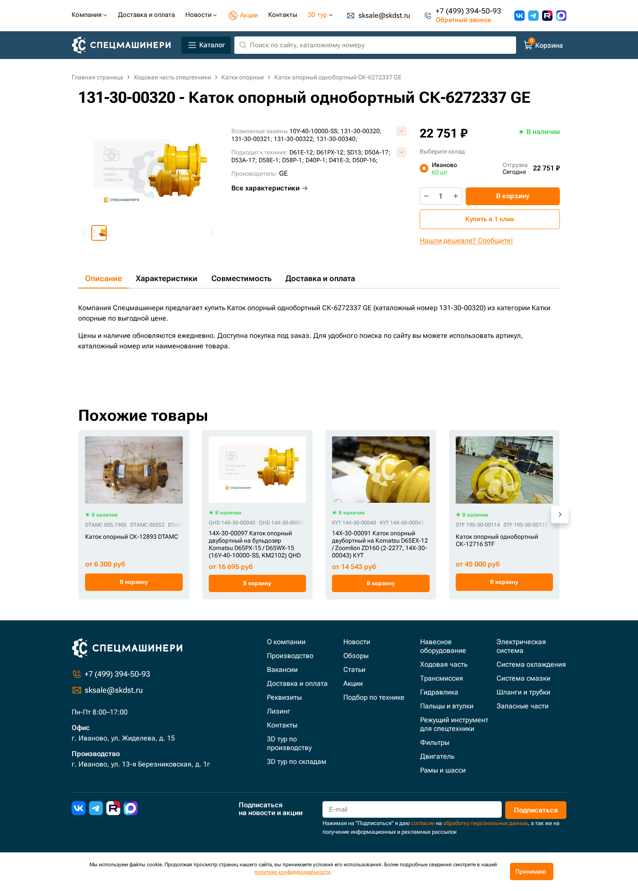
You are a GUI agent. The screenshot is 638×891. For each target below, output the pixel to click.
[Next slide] (211, 233)
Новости (356, 642)
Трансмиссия (441, 678)
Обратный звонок (463, 20)
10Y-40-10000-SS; (314, 131)
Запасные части (523, 706)
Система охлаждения (531, 664)
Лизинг (278, 711)
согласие (422, 823)
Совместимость (241, 278)
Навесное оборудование (443, 646)
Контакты (282, 725)
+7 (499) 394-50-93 (468, 11)
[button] (99, 233)
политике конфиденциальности (292, 872)
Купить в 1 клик (489, 219)
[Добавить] (456, 196)
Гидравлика (439, 692)
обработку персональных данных (485, 823)
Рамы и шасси (443, 770)
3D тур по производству (289, 743)
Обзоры (355, 656)
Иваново (444, 168)
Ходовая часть (443, 664)
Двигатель (437, 756)
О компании (286, 642)
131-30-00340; (336, 139)
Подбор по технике (374, 697)
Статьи (354, 669)
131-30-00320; (361, 131)
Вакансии (282, 669)
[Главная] (125, 45)
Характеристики (166, 278)
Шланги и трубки (523, 692)
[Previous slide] (84, 233)
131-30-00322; (294, 139)
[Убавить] (426, 196)
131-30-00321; (251, 139)
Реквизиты (284, 697)
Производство (290, 656)
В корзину (512, 196)
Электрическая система (521, 646)
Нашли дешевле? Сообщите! (466, 240)
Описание (103, 278)
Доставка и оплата (320, 278)
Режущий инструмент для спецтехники (454, 724)
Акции (353, 683)
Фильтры (434, 742)
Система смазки (523, 678)
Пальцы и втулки (447, 706)
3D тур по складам (296, 761)
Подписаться (536, 810)
